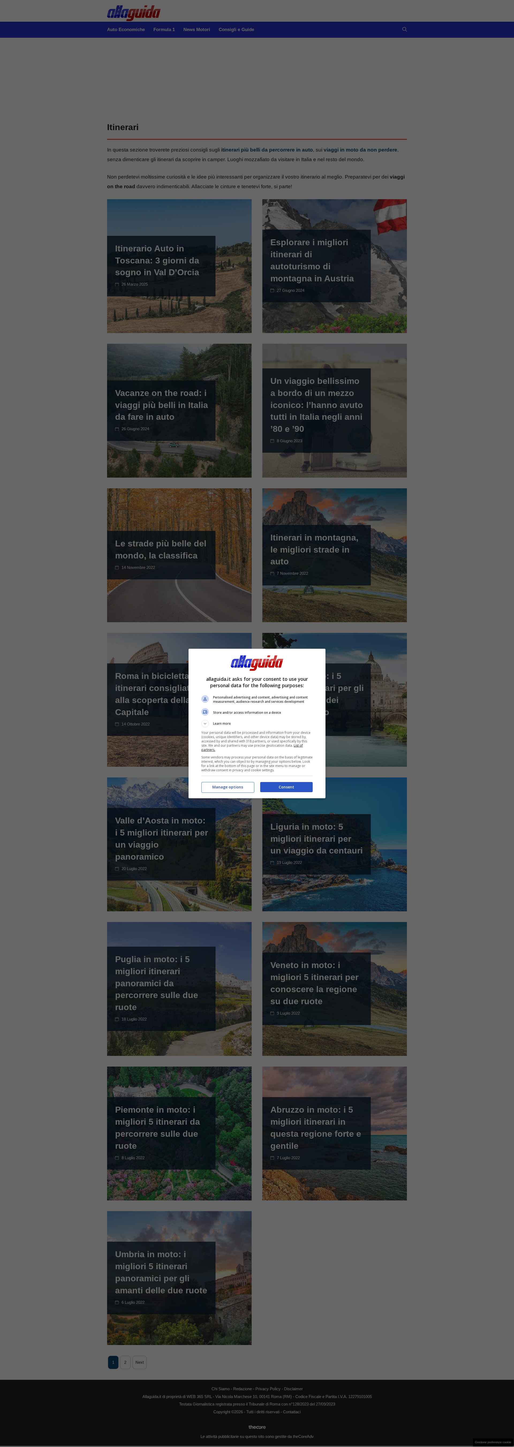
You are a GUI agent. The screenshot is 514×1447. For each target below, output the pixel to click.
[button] (257, 723)
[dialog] (257, 723)
